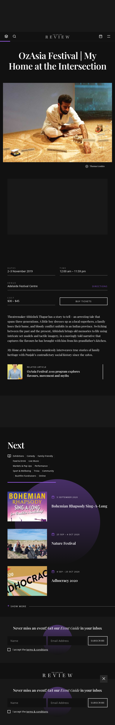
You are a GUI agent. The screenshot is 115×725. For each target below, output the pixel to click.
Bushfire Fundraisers (25, 475)
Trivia (36, 470)
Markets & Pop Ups (22, 465)
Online (42, 475)
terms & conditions (37, 649)
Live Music (34, 461)
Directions (100, 286)
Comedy (31, 456)
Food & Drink (19, 461)
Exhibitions (18, 456)
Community (48, 470)
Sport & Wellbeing (22, 470)
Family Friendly (45, 456)
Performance (41, 465)
